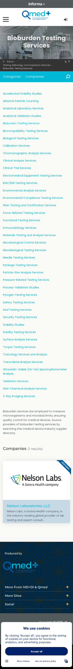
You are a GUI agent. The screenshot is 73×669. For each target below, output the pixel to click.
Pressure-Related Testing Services (26, 280)
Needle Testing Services (19, 257)
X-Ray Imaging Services (19, 396)
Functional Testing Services (21, 220)
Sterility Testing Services (19, 332)
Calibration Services (16, 146)
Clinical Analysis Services (19, 161)
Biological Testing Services (21, 138)
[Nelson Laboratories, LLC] (36, 480)
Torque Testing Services (19, 347)
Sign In (66, 19)
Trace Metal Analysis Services (23, 362)
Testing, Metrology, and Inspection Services (26, 65)
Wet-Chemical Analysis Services (25, 389)
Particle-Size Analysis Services (23, 272)
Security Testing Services (20, 317)
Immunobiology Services (19, 228)
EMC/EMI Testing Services (20, 183)
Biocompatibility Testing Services (25, 131)
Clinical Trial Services (17, 168)
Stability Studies (13, 325)
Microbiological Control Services (24, 242)
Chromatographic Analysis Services (27, 153)
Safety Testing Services (19, 302)
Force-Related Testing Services (24, 213)
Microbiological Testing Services (24, 250)
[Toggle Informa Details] (37, 4)
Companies (35, 76)
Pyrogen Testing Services (20, 295)
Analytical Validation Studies (22, 116)
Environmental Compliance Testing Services (33, 198)
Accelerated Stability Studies (22, 94)
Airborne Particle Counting (21, 101)
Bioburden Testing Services (18, 68)
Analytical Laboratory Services (23, 108)
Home (10, 61)
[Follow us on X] (65, 61)
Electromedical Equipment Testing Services (32, 175)
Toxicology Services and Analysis (25, 354)
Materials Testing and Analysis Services (29, 235)
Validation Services (15, 381)
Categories (12, 76)
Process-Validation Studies (21, 287)
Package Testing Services (20, 265)
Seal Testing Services (17, 310)
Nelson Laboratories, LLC (28, 506)
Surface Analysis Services (20, 339)
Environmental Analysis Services (24, 190)
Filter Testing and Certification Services (29, 205)
